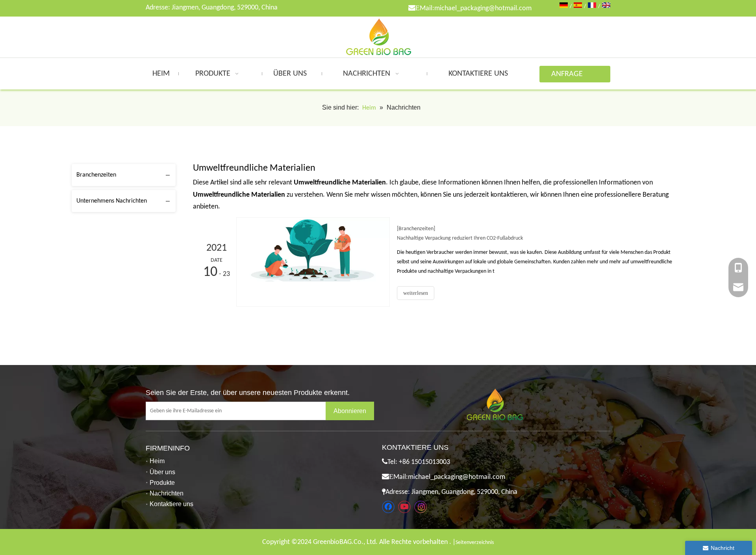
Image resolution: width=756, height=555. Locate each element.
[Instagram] (420, 507)
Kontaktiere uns (171, 504)
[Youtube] (404, 507)
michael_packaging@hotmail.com (483, 8)
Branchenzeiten (96, 175)
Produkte (162, 482)
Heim (157, 461)
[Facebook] (388, 507)
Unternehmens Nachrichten (111, 201)
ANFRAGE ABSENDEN (569, 76)
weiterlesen (415, 293)
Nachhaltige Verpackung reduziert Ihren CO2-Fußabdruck (460, 238)
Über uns (162, 472)
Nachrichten (166, 493)
